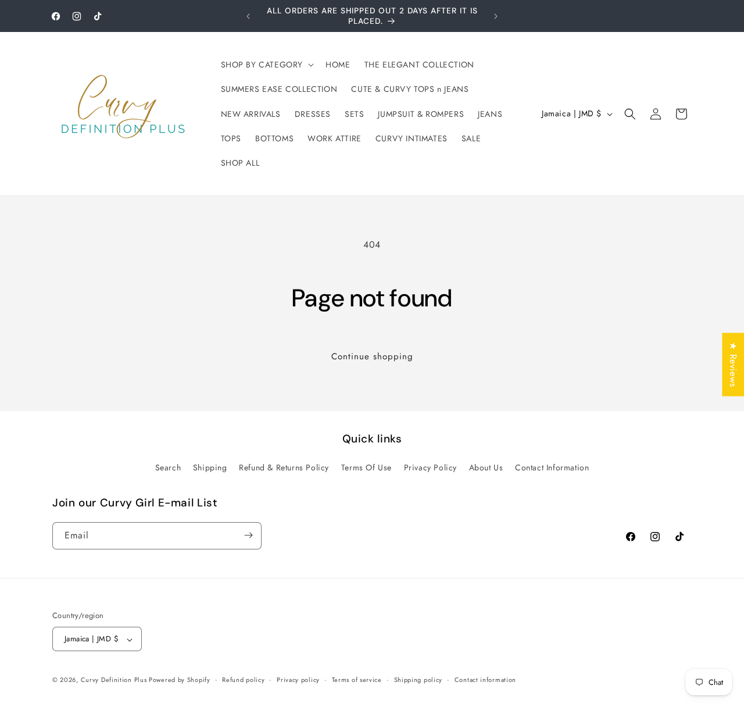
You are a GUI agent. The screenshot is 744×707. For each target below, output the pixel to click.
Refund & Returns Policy (284, 468)
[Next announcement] (496, 16)
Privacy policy (298, 679)
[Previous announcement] (248, 16)
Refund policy (243, 679)
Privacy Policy (430, 468)
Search (168, 468)
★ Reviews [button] (733, 364)
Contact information (485, 679)
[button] (266, 64)
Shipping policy (418, 679)
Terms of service (357, 679)
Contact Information (552, 468)
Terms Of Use (366, 468)
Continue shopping (372, 356)
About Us (486, 468)
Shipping (210, 468)
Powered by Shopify (179, 680)
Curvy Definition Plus (115, 680)
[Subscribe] (248, 535)
